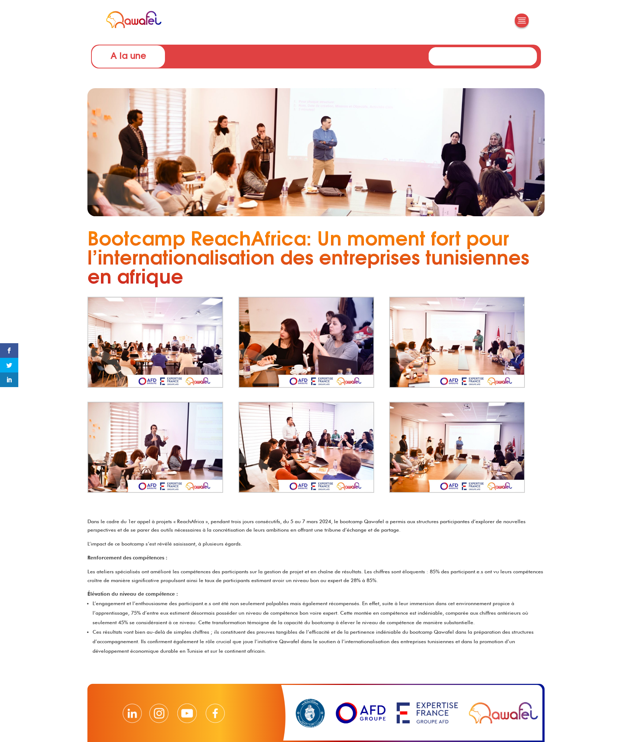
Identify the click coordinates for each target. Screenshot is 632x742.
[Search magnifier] (530, 53)
